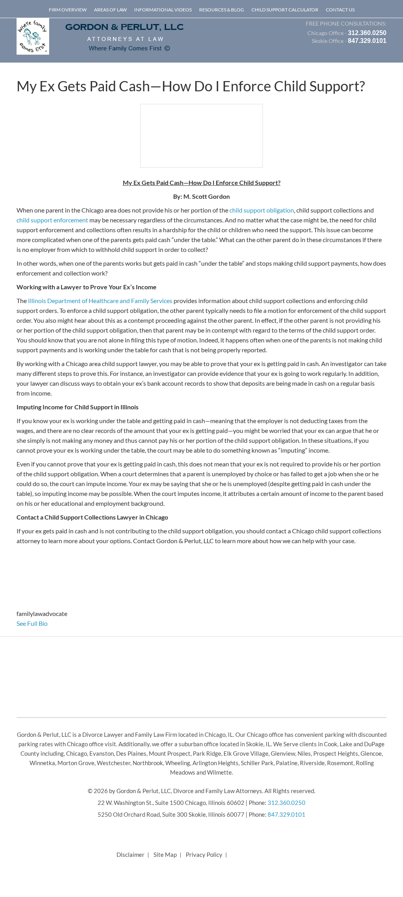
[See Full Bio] (52, 623)
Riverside (312, 762)
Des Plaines (131, 753)
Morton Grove (75, 762)
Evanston (101, 753)
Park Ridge (207, 753)
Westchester (113, 762)
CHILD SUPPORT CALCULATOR (284, 10)
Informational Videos (163, 10)
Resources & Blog (221, 10)
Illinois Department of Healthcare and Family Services (100, 300)
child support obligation (261, 210)
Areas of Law (110, 10)
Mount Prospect (169, 753)
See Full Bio (32, 623)
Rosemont (340, 762)
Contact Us (340, 10)
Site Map (165, 854)
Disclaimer (130, 854)
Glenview (283, 753)
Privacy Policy (204, 854)
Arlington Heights (215, 762)
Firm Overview (68, 10)
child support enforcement (52, 220)
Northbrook (148, 762)
